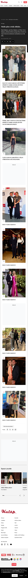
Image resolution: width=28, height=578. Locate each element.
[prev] (20, 495)
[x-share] (5, 41)
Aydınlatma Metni (7, 572)
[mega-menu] (21, 2)
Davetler (6, 5)
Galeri (7, 19)
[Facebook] (4, 544)
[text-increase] (13, 41)
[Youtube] (11, 544)
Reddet (21, 575)
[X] (7, 544)
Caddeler (10, 5)
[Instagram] (2, 544)
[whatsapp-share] (8, 41)
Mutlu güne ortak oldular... (14, 19)
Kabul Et (15, 575)
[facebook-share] (2, 41)
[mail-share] (10, 41)
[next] (24, 495)
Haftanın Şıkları (16, 5)
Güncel (2, 5)
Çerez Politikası (16, 570)
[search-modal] (19, 2)
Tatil (25, 5)
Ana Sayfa (3, 19)
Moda (22, 5)
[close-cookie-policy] (26, 575)
